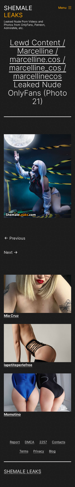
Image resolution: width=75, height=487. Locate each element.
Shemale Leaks (22, 471)
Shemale (18, 11)
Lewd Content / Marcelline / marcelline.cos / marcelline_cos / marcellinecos (37, 59)
